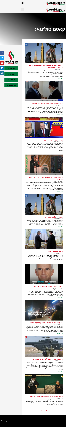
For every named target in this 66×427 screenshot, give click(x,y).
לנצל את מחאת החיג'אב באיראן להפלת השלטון (46, 323)
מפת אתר (62, 421)
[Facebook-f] (2, 53)
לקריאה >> (60, 78)
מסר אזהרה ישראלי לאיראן (53, 140)
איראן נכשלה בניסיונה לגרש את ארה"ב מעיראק (46, 397)
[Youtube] (2, 63)
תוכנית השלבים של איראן (54, 217)
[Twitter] (2, 58)
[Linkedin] (2, 68)
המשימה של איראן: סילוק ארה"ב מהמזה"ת (48, 359)
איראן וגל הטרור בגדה (55, 252)
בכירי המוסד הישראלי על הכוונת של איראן (48, 287)
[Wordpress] (2, 73)
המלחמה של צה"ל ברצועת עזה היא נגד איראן (47, 104)
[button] (22, 3)
